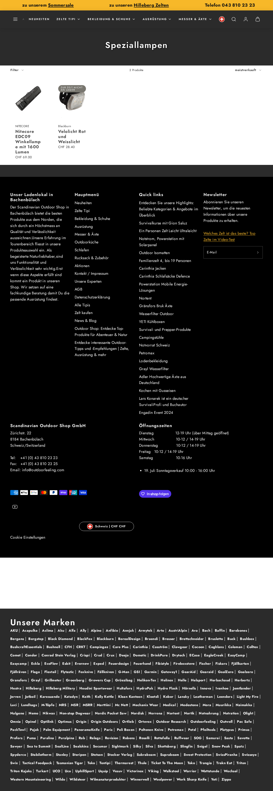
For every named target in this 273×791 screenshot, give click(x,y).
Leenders (225, 696)
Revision (112, 738)
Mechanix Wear (146, 704)
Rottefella (162, 738)
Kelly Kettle (105, 696)
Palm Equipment (57, 729)
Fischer (205, 663)
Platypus (227, 729)
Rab (82, 738)
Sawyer (17, 746)
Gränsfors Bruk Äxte (156, 306)
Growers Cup (100, 680)
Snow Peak (221, 746)
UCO (57, 771)
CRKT (81, 646)
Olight (248, 713)
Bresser (169, 638)
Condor (32, 655)
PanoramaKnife (87, 729)
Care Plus (121, 646)
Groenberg (76, 680)
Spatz (239, 746)
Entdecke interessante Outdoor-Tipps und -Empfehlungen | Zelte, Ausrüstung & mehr (102, 349)
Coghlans (217, 646)
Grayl (36, 680)
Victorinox (136, 771)
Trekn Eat (224, 762)
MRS (63, 704)
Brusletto (216, 638)
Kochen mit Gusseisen (157, 390)
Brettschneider (192, 638)
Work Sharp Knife (192, 779)
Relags (96, 738)
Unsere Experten (88, 281)
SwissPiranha (227, 754)
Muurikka (224, 704)
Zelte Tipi (66, 19)
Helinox (167, 680)
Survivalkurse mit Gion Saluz (163, 223)
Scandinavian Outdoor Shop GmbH (48, 426)
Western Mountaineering (31, 779)
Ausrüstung (155, 19)
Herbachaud (220, 680)
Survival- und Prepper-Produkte (165, 329)
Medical (170, 704)
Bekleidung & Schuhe (109, 19)
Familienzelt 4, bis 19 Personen (165, 260)
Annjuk (128, 630)
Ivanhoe (223, 688)
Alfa (73, 630)
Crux (111, 655)
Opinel (31, 721)
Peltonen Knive (151, 729)
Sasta (229, 738)
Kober (168, 696)
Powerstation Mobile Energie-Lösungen (163, 287)
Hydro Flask (168, 688)
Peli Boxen (126, 729)
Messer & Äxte (193, 19)
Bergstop (36, 638)
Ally (83, 630)
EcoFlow (51, 663)
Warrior (190, 771)
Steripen (79, 754)
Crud (98, 655)
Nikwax (49, 713)
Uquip (103, 771)
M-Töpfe (48, 704)
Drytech (179, 655)
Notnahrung (209, 713)
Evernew (82, 663)
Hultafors (125, 688)
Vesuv (118, 771)
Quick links (151, 195)
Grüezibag (124, 680)
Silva (149, 746)
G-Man (124, 671)
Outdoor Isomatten (154, 253)
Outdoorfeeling (203, 721)
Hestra (16, 688)
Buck (232, 638)
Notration (231, 713)
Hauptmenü (87, 195)
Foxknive (86, 671)
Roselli (145, 738)
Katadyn (71, 696)
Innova (206, 688)
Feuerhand (143, 663)
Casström (160, 646)
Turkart (42, 771)
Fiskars (221, 663)
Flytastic (68, 671)
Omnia (16, 721)
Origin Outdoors (105, 721)
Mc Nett (122, 704)
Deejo (124, 655)
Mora (207, 704)
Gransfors (19, 680)
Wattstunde (211, 771)
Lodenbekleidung (153, 361)
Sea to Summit (39, 746)
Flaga (36, 671)
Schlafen (82, 250)
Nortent (145, 298)
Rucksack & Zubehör (92, 258)
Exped (99, 663)
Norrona (156, 713)
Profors (17, 738)
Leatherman (203, 696)
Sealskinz (81, 746)
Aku (61, 630)
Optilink (48, 721)
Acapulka (30, 630)
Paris (108, 729)
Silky (137, 746)
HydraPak (145, 688)
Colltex (253, 646)
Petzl (192, 729)
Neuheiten (39, 19)
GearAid (189, 671)
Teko (91, 762)
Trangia (206, 762)
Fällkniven (106, 671)
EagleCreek (214, 655)
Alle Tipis (82, 305)
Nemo (34, 713)
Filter (14, 70)
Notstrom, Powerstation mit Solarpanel (161, 242)
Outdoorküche (86, 242)
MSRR (88, 704)
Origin (82, 721)
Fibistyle (162, 663)
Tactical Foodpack (37, 762)
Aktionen (82, 266)
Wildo (60, 779)
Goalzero (246, 671)
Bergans (17, 638)
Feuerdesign (119, 663)
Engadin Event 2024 (156, 412)
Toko (191, 762)
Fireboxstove (184, 663)
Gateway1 (169, 671)
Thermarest (125, 762)
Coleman (236, 646)
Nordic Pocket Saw (111, 713)
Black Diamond (61, 638)
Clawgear (180, 646)
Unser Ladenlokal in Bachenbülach (31, 197)
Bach (207, 630)
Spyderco (18, 754)
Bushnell (53, 646)
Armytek (146, 630)
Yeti (214, 779)
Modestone (189, 704)
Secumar (101, 746)
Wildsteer (78, 779)
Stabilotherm (41, 754)
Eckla (36, 663)
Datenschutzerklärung (92, 297)
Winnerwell (140, 779)
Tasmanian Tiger (70, 762)
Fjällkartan (240, 663)
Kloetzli (153, 696)
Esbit (66, 663)
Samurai (213, 738)
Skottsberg (167, 746)
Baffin (220, 630)
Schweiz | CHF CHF (110, 526)
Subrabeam (147, 754)
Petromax (146, 353)
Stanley (62, 754)
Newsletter (215, 195)
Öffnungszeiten (155, 426)
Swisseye (250, 754)
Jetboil (31, 696)
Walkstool (171, 771)
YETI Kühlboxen (152, 321)
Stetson (97, 754)
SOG (198, 738)
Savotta (244, 738)
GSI (137, 671)
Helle (183, 680)
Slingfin (187, 746)
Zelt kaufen (84, 313)
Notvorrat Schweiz (154, 345)
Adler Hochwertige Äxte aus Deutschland (162, 380)
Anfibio (112, 630)
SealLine (62, 746)
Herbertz (243, 680)
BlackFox (85, 638)
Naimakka (244, 704)
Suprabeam (170, 754)
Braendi (152, 638)
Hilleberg (34, 688)
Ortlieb (128, 721)
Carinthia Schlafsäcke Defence (164, 276)
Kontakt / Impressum (92, 273)
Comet (16, 655)
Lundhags (29, 704)
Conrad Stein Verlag (59, 655)
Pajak (35, 729)
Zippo (226, 779)
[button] (15, 19)
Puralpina (67, 738)
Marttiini (104, 704)
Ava (195, 630)
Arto (161, 630)
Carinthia (141, 646)
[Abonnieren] (258, 252)
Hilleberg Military (61, 688)
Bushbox (247, 638)
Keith (87, 696)
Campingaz (99, 646)
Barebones (238, 630)
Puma (32, 738)
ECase (195, 655)
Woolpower (163, 779)
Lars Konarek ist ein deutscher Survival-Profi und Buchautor (164, 401)
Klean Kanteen (130, 696)
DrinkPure (160, 655)
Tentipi (105, 762)
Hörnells (189, 688)
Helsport (198, 680)
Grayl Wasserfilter (154, 369)
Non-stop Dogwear (75, 713)
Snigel (203, 746)
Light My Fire (248, 696)
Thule (143, 762)
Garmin (151, 671)
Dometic (140, 655)
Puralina (47, 738)
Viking (154, 771)
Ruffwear (182, 738)
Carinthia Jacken (152, 268)
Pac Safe (245, 721)
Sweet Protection (198, 754)
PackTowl (18, 729)
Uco (68, 771)
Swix (14, 762)
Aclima (48, 630)
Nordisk (138, 713)
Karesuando (50, 696)
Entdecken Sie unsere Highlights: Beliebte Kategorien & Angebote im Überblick (168, 209)
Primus (244, 729)
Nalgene (17, 713)
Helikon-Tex (147, 680)
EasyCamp (237, 655)
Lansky (184, 696)
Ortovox (145, 721)
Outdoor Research (171, 721)
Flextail (50, 671)
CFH (69, 646)
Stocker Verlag (120, 754)
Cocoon (198, 646)
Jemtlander (242, 688)
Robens (129, 738)
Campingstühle (151, 337)
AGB (78, 289)
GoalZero (226, 671)
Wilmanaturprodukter (108, 779)
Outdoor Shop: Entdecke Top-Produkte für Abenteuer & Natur (101, 331)
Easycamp (19, 663)
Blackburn (106, 638)
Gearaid (207, 671)
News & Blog (85, 320)
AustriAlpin (178, 630)
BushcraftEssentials (26, 646)
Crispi (85, 655)
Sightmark (121, 746)
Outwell (227, 721)
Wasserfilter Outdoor (156, 314)
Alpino (97, 630)
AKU (14, 630)
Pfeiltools (208, 729)
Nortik (190, 713)
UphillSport (85, 771)
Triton (242, 762)
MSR (75, 704)
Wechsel (231, 771)
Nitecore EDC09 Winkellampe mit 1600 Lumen (28, 141)
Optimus (65, 721)
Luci (14, 704)
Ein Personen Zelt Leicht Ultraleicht (167, 231)
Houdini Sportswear (96, 688)
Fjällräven (19, 671)
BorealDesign (130, 638)
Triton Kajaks (21, 771)
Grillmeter (54, 680)
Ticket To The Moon (167, 762)
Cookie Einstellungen (27, 537)
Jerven (16, 696)
